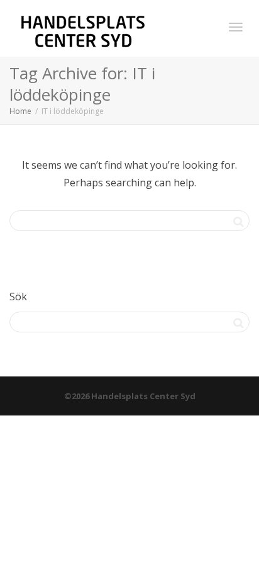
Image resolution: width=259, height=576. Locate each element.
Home (20, 111)
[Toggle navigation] (236, 27)
